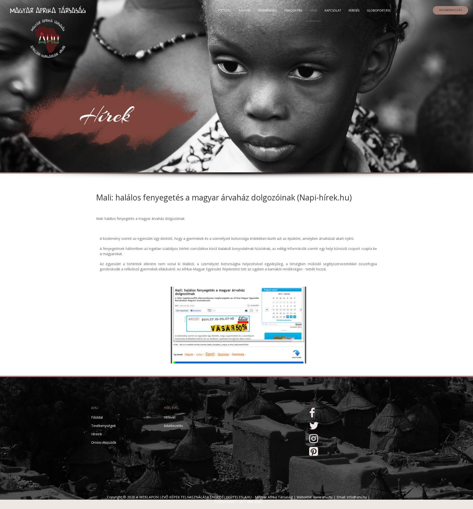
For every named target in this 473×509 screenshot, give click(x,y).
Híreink (96, 434)
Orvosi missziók (103, 442)
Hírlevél (169, 417)
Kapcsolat (333, 10)
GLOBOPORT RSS (378, 10)
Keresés (354, 10)
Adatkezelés (173, 425)
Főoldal (224, 10)
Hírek (313, 10)
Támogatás (293, 10)
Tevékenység (267, 10)
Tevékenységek (103, 425)
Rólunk (245, 10)
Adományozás (450, 10)
